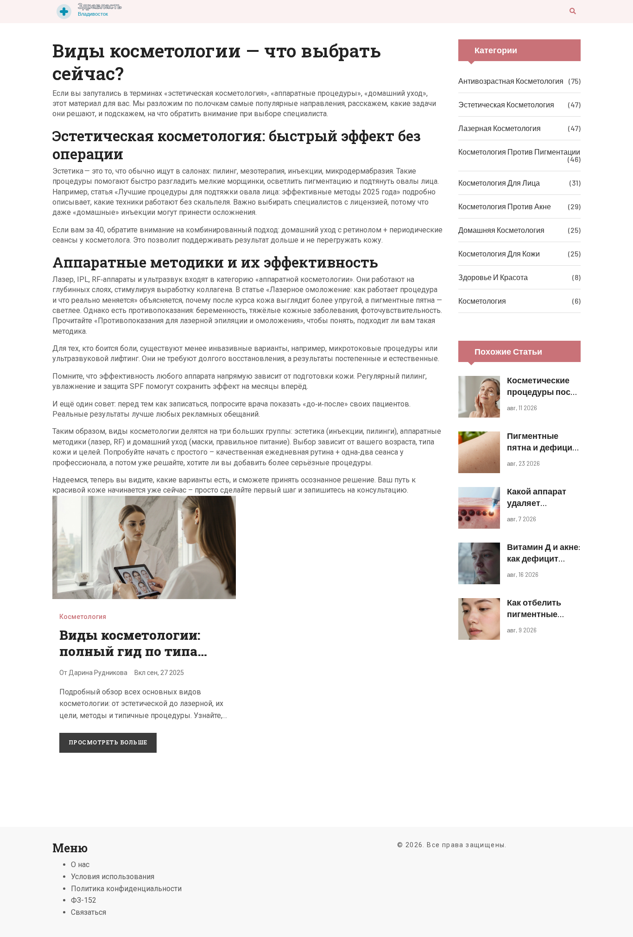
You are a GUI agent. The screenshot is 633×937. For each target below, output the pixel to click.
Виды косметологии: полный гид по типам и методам (134, 650)
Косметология (82, 616)
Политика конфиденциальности (126, 888)
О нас (80, 864)
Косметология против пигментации (519, 151)
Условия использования (112, 876)
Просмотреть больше (108, 742)
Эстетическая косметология (506, 104)
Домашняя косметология (501, 229)
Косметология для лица (499, 182)
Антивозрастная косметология (510, 80)
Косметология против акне (504, 206)
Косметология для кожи (499, 253)
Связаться (88, 912)
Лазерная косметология (499, 128)
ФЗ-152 (83, 900)
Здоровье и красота (493, 277)
